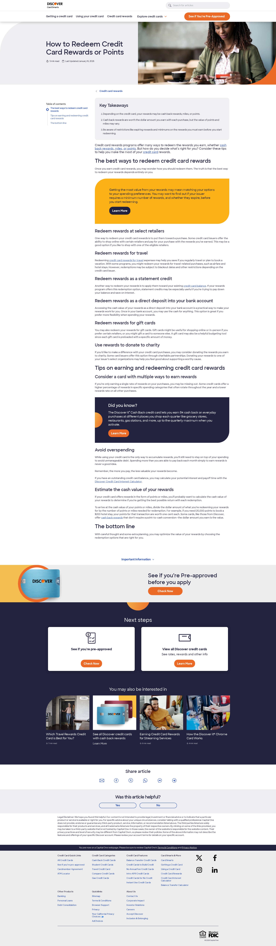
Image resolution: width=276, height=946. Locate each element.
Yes (117, 805)
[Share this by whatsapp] (145, 780)
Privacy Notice (189, 847)
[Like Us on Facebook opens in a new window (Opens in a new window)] (213, 858)
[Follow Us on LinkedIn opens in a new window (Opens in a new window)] (213, 870)
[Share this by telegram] (174, 780)
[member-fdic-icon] (213, 934)
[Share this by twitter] (130, 780)
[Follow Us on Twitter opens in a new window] (200, 858)
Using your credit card (90, 16)
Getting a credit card (59, 16)
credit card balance (195, 285)
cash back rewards (112, 517)
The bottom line (58, 123)
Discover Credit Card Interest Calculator (118, 481)
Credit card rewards (119, 16)
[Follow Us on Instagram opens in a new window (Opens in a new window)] (200, 870)
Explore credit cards (150, 16)
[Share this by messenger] (159, 780)
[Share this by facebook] (116, 780)
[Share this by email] (101, 780)
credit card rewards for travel (126, 260)
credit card (150, 152)
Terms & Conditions (167, 847)
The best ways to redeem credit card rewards (69, 109)
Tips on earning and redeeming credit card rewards (69, 117)
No (158, 805)
